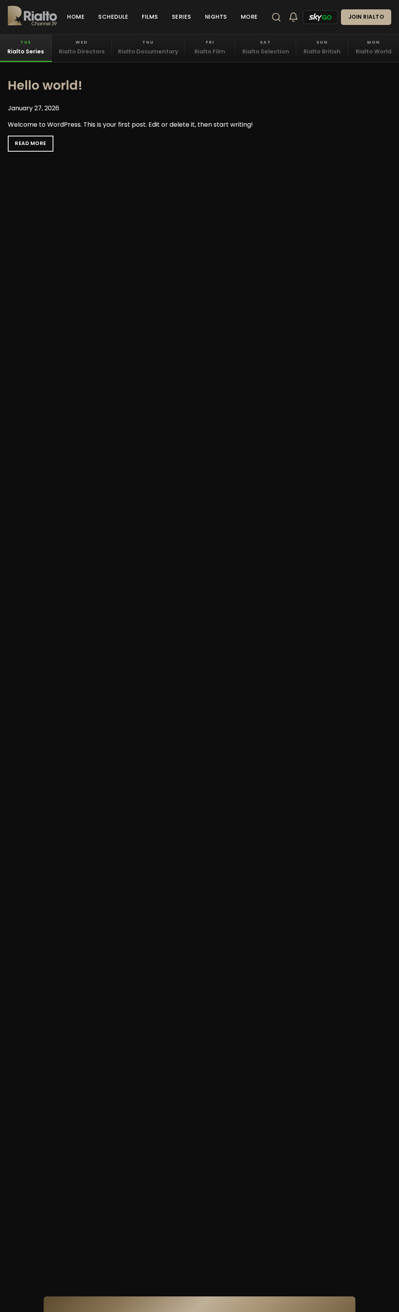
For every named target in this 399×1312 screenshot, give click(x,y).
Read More (30, 143)
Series (181, 17)
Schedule (113, 17)
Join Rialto (366, 17)
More (249, 17)
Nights (216, 17)
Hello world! (45, 85)
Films (150, 17)
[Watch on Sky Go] (320, 17)
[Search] (276, 17)
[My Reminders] (293, 17)
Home (76, 17)
